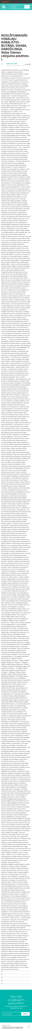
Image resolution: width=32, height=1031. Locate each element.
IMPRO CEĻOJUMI (12, 64)
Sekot (25, 1014)
